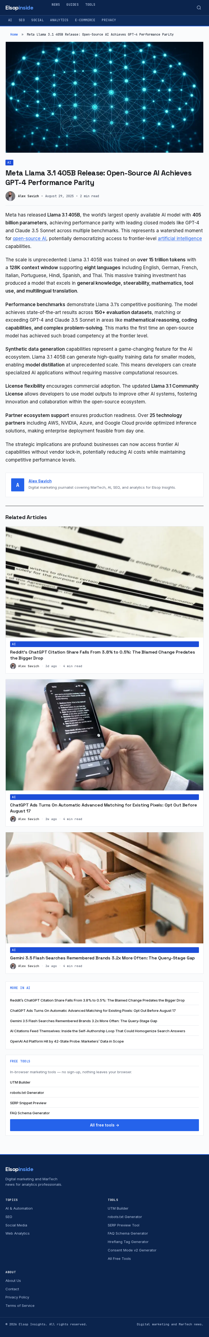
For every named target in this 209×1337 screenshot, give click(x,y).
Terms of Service (20, 1305)
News (56, 4)
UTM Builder (20, 1082)
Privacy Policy (17, 1297)
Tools (90, 4)
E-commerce (85, 20)
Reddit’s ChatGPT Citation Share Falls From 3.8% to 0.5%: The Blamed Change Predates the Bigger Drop (97, 1000)
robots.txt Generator (27, 1092)
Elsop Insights (32, 1324)
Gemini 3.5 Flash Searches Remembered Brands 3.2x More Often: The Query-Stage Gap (102, 958)
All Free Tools (119, 1258)
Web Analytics (17, 1233)
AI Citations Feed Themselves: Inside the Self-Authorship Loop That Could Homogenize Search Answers (97, 1031)
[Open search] (199, 7)
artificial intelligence (180, 238)
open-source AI (29, 238)
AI (10, 20)
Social (37, 20)
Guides (72, 4)
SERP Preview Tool (123, 1225)
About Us (13, 1280)
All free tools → (104, 1125)
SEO (22, 20)
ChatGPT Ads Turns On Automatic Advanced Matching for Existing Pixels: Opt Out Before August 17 (93, 1010)
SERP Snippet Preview (28, 1103)
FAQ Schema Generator (30, 1113)
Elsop (19, 7)
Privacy (109, 20)
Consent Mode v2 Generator (132, 1250)
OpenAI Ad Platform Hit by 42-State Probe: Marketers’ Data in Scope (67, 1041)
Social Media (16, 1225)
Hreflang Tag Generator (128, 1241)
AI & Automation (19, 1208)
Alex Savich (40, 481)
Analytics (59, 20)
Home (14, 34)
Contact (12, 1289)
